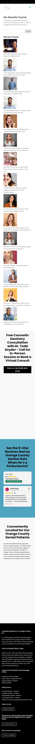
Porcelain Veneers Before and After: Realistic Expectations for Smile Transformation (15, 190)
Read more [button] (8, 504)
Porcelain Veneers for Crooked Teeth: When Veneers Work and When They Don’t (16, 169)
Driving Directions (9, 724)
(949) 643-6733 (17, 1)
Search (28, 31)
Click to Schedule (8, 735)
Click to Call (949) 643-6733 (17, 369)
